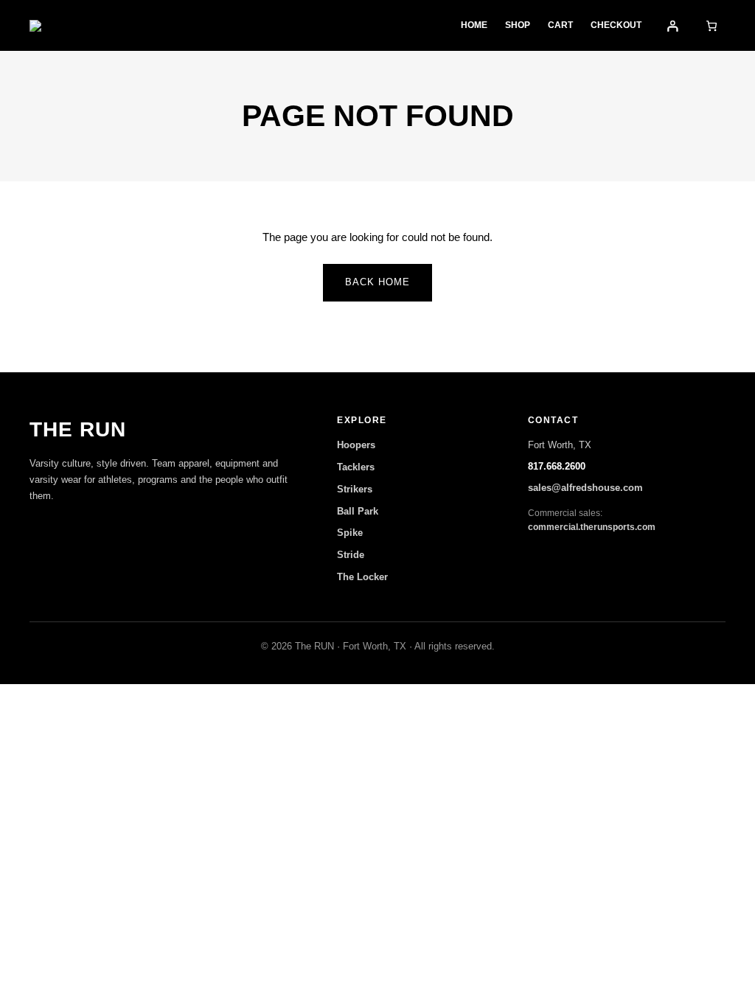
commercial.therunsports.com (591, 527)
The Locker (362, 576)
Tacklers (356, 467)
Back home (377, 282)
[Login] (672, 25)
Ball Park (357, 511)
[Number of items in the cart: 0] (712, 25)
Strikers (354, 489)
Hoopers (356, 444)
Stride (350, 554)
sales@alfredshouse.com (585, 487)
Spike (350, 532)
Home (474, 25)
